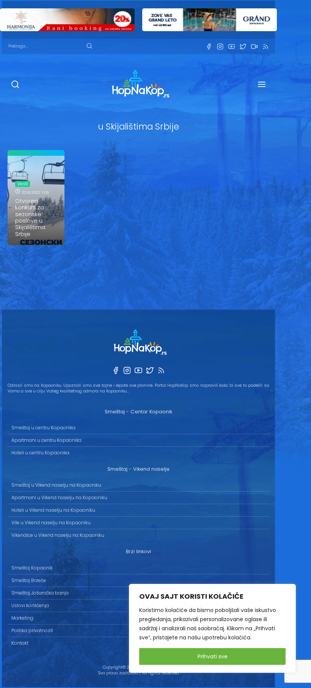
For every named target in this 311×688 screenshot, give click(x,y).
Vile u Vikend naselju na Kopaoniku (51, 522)
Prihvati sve (213, 656)
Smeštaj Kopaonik (32, 568)
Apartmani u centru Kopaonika (46, 440)
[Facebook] (208, 46)
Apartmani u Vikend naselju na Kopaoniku (59, 497)
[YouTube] (231, 46)
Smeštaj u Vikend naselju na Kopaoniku (56, 485)
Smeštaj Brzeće (28, 580)
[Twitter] (242, 46)
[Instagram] (220, 46)
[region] (212, 628)
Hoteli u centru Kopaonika (40, 452)
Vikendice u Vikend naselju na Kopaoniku (57, 535)
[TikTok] (254, 46)
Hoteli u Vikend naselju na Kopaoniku (53, 510)
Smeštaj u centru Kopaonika (43, 427)
